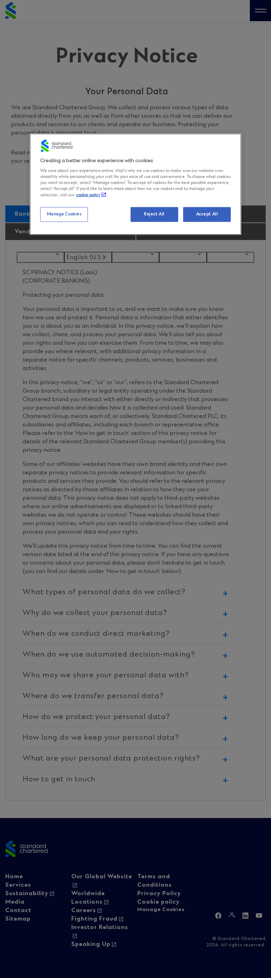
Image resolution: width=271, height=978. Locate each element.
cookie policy (88, 195)
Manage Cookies (64, 214)
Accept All (207, 214)
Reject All (154, 214)
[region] (135, 184)
